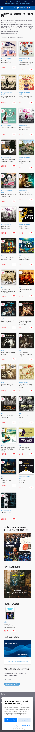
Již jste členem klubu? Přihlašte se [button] (17, 661)
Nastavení (24, 720)
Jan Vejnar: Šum (6, 512)
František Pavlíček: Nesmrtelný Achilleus (25, 448)
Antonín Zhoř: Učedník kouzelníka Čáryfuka (7, 258)
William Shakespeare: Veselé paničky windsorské (25, 322)
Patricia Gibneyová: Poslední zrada (6, 227)
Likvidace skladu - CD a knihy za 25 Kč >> (17, 3)
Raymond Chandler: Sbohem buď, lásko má (25, 193)
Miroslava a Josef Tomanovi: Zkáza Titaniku (6, 480)
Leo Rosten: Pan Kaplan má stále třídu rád (26, 63)
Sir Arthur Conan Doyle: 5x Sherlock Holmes (8, 160)
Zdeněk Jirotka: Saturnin (8, 128)
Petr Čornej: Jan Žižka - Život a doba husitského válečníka (26, 386)
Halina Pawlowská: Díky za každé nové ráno (25, 97)
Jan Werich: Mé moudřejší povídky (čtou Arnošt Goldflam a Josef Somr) (8, 292)
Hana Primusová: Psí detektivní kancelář (7, 322)
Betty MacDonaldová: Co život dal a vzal (8, 195)
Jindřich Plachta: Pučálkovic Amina (24, 227)
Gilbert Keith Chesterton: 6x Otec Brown (8, 97)
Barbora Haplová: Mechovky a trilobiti (24, 258)
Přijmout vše (10, 720)
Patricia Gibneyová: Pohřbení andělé (24, 128)
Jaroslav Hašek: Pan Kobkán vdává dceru (7, 385)
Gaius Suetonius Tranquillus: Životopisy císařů (25, 354)
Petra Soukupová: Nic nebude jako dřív (7, 61)
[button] (14, 8)
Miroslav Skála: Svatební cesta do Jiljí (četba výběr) (8, 449)
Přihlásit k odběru (11, 684)
